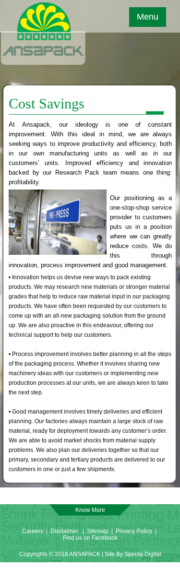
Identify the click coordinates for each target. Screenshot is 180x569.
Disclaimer (64, 531)
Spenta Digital (142, 554)
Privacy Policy (135, 531)
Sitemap (97, 531)
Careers (32, 531)
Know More (90, 510)
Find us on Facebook (90, 537)
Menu (147, 17)
